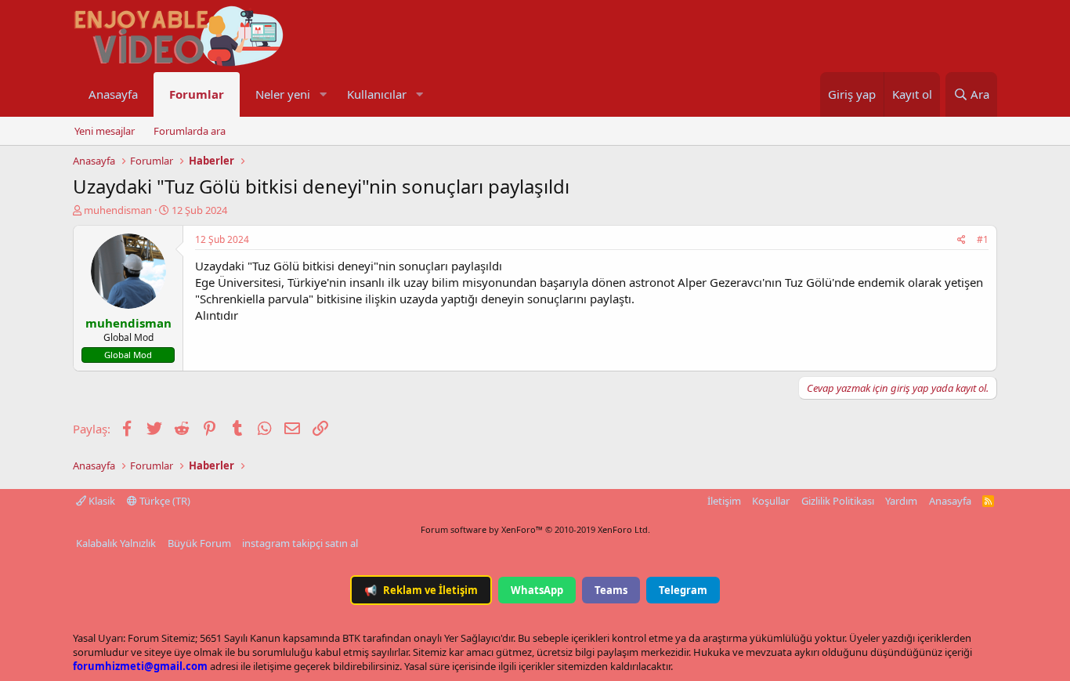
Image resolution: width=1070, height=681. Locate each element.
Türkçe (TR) (163, 501)
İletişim (724, 501)
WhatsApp (537, 590)
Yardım (901, 501)
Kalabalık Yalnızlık (116, 543)
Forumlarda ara (190, 131)
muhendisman (118, 210)
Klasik (100, 501)
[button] (322, 94)
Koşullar (771, 501)
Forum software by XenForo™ (535, 529)
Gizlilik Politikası (837, 501)
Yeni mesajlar (104, 131)
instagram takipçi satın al (300, 543)
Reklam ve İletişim (421, 590)
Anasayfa (113, 94)
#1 (983, 239)
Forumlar (196, 94)
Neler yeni (282, 94)
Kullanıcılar (377, 94)
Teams (611, 590)
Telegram (683, 590)
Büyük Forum (199, 543)
